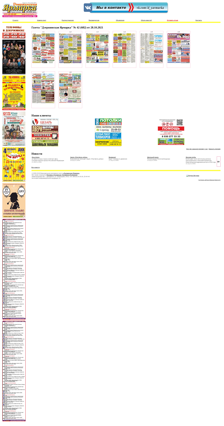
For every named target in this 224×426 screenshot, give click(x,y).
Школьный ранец (153, 157)
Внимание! (112, 157)
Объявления (120, 20)
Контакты (199, 20)
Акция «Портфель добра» (79, 157)
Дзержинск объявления (69, 175)
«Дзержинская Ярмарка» (71, 173)
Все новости (36, 167)
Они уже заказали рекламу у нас (197, 149)
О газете (15, 20)
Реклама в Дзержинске (54, 175)
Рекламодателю (94, 20)
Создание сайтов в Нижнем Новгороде (209, 180)
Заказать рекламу (214, 149)
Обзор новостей (146, 20)
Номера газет (41, 20)
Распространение (68, 20)
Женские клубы (191, 157)
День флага (35, 157)
